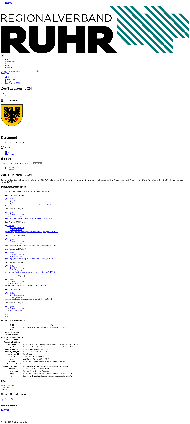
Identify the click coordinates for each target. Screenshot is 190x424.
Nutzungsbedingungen (9, 385)
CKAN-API (5, 401)
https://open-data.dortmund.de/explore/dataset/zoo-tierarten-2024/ (45, 327)
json (28, 205)
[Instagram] (6, 73)
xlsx (28, 299)
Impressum (4, 389)
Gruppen (8, 63)
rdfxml (30, 245)
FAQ (7, 65)
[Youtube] (8, 73)
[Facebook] (2, 73)
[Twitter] (4, 73)
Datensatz (11, 167)
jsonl (29, 218)
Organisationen (10, 61)
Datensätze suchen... (8, 71)
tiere (6, 314)
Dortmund (8, 81)
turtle (30, 272)
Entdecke (10, 199)
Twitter (9, 152)
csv (27, 191)
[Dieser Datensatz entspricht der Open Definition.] (37, 163)
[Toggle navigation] (2, 55)
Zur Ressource (16, 203)
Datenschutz (5, 387)
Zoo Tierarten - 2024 (12, 83)
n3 (26, 285)
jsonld (30, 259)
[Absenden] (37, 71)
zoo (6, 316)
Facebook (10, 154)
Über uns (8, 67)
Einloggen (8, 3)
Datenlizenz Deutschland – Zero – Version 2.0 (17, 163)
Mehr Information (17, 201)
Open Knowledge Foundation (11, 399)
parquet (31, 232)
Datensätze (9, 59)
